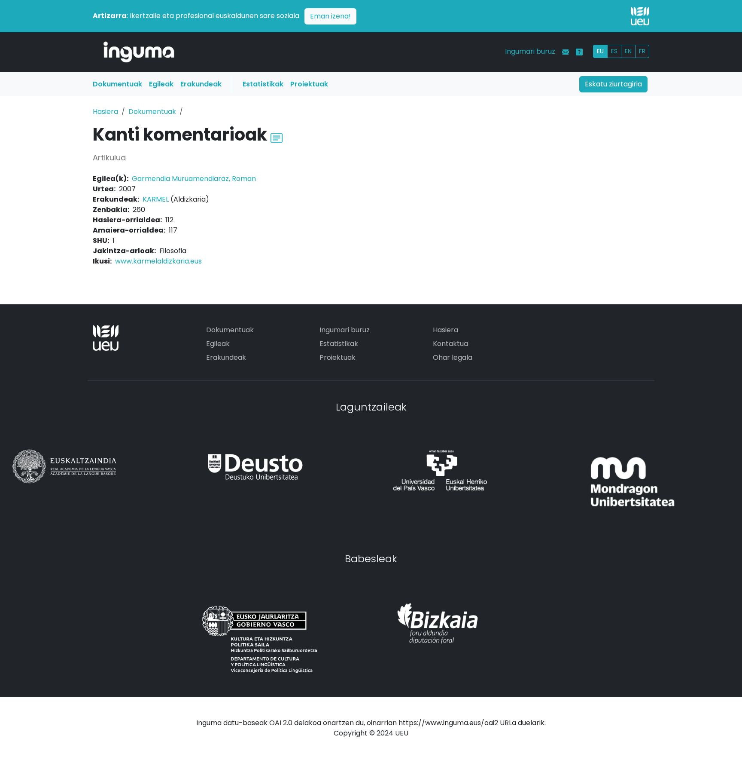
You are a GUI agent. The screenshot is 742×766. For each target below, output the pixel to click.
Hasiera (105, 111)
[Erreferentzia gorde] (276, 137)
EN (628, 51)
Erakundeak (201, 84)
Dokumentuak (117, 84)
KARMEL (156, 199)
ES (614, 51)
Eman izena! (330, 16)
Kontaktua (450, 344)
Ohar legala (452, 357)
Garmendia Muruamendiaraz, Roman (194, 179)
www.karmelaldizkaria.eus (158, 261)
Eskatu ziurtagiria (613, 84)
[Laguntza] (579, 52)
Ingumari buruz (530, 51)
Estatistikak (263, 84)
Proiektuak (309, 84)
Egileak (161, 84)
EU (600, 51)
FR (642, 51)
